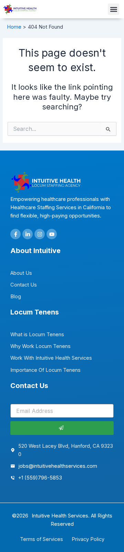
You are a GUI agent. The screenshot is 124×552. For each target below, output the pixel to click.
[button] (113, 9)
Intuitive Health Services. (61, 516)
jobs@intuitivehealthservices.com (57, 466)
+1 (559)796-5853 (40, 478)
